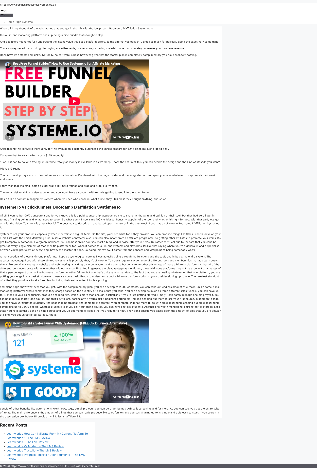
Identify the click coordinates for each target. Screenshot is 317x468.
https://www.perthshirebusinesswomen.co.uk (28, 4)
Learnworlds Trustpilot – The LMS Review (34, 450)
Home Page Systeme (20, 21)
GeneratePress (91, 466)
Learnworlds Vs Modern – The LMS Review (35, 446)
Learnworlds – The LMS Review (28, 442)
